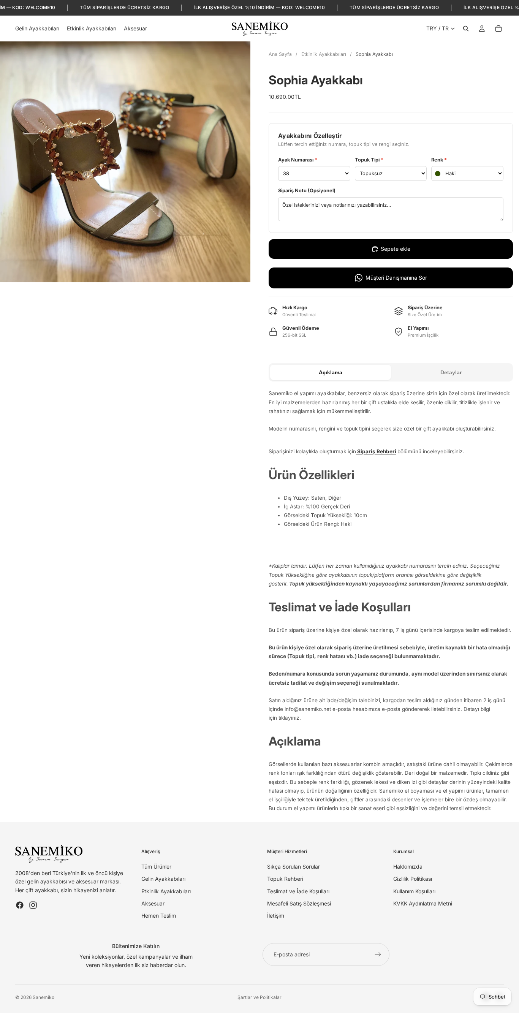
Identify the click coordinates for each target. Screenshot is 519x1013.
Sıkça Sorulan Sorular (293, 866)
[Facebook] (19, 905)
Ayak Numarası (297, 160)
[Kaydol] (378, 954)
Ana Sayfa (280, 54)
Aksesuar (153, 903)
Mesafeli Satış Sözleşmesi (299, 903)
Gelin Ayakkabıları (163, 878)
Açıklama (330, 372)
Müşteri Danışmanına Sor (396, 277)
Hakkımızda (407, 866)
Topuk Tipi (369, 160)
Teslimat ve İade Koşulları (298, 891)
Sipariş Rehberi (376, 451)
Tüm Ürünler (156, 866)
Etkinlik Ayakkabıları (323, 54)
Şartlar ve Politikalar (259, 997)
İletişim (275, 915)
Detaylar (451, 372)
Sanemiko (43, 997)
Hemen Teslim (158, 915)
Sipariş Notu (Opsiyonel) (306, 190)
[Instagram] (33, 905)
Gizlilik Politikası (412, 878)
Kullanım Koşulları (414, 891)
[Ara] (465, 28)
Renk (439, 160)
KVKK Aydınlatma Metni (422, 903)
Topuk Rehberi (285, 878)
